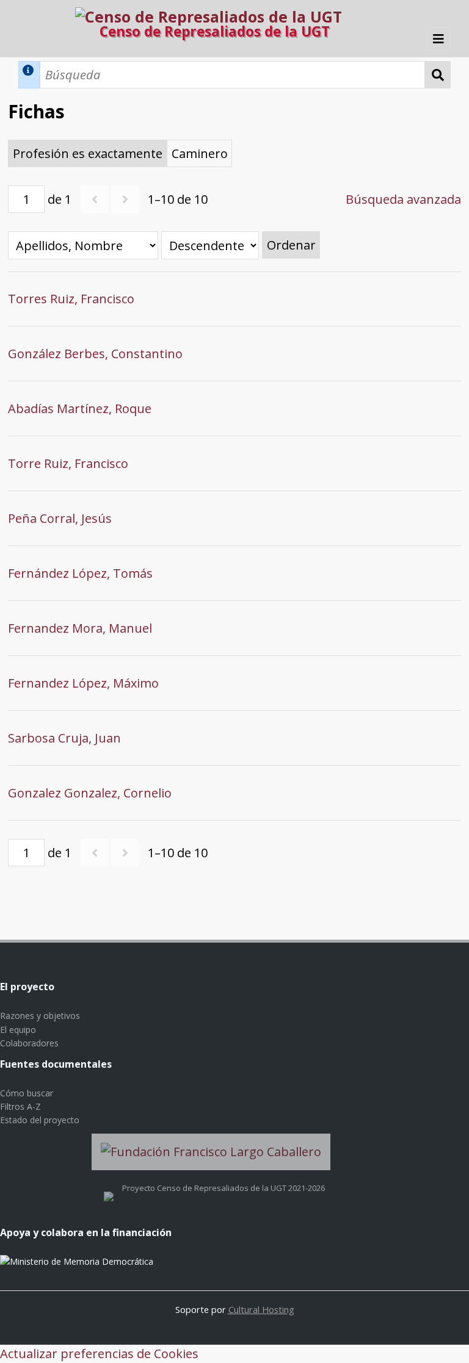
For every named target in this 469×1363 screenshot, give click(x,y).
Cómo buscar (26, 1093)
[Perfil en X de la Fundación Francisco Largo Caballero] (108, 1187)
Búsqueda (438, 74)
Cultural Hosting (261, 1309)
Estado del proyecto (39, 1120)
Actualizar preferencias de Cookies (99, 1353)
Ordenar (291, 245)
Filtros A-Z (20, 1106)
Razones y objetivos (40, 1015)
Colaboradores (29, 1043)
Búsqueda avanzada (403, 199)
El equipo (18, 1029)
